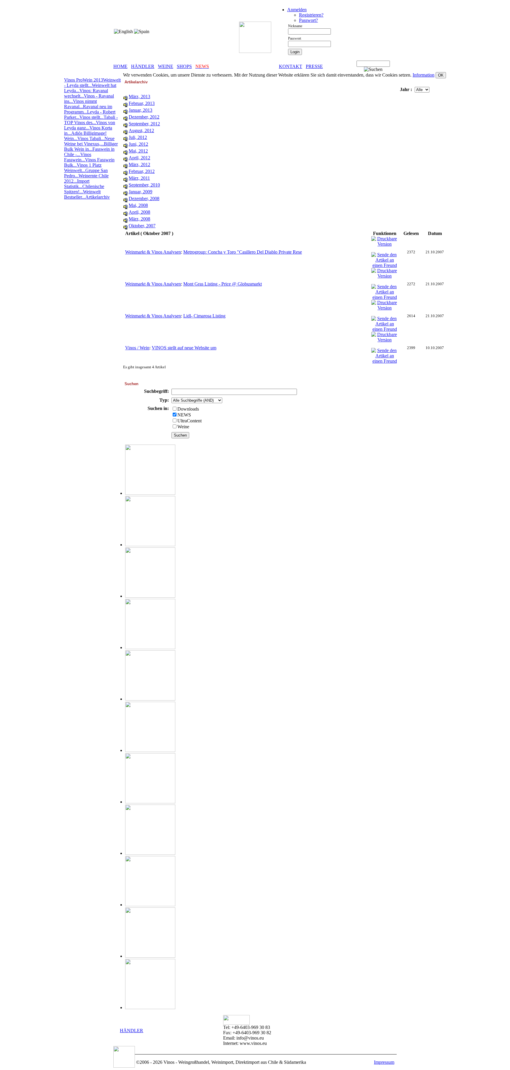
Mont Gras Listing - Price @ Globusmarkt (222, 283)
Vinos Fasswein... (77, 157)
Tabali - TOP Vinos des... (91, 120)
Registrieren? (311, 14)
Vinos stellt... (91, 117)
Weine (183, 426)
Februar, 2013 (142, 103)
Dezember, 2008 (144, 198)
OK (441, 75)
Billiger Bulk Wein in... (91, 146)
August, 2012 (141, 130)
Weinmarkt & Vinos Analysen (153, 251)
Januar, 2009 (140, 191)
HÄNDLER (142, 66)
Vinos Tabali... (90, 138)
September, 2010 (144, 184)
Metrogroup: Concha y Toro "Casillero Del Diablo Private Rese (242, 251)
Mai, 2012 (138, 150)
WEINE (165, 66)
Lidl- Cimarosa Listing (204, 315)
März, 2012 (139, 164)
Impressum (384, 1062)
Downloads (188, 408)
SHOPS (184, 66)
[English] (123, 31)
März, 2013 (139, 96)
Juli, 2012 (138, 137)
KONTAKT (290, 66)
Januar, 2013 (140, 110)
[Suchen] (373, 69)
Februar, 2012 (142, 171)
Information (423, 74)
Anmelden (297, 9)
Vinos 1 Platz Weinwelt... (83, 168)
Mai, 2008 (138, 205)
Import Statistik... (76, 184)
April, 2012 (139, 157)
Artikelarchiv (97, 197)
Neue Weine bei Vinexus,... (89, 141)
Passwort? (308, 20)
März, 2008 (139, 218)
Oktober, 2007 (142, 225)
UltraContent (189, 420)
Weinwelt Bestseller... (82, 194)
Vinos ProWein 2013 (83, 79)
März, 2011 (139, 178)
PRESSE (314, 66)
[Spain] (141, 31)
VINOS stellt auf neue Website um (184, 347)
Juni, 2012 (138, 144)
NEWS (184, 414)
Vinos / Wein (137, 347)
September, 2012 (144, 123)
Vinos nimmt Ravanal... (80, 104)
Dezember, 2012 (144, 116)
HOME (120, 66)
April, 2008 (139, 212)
